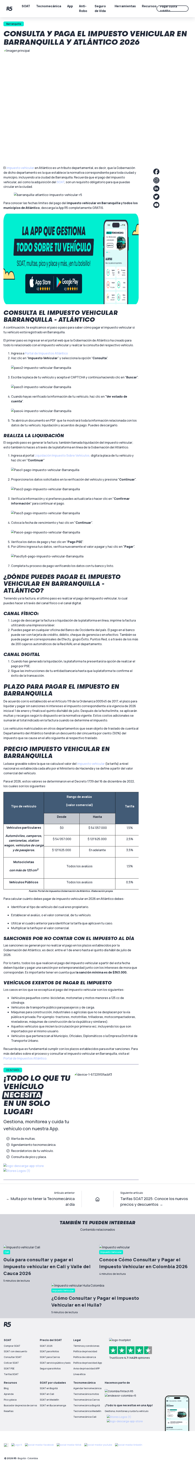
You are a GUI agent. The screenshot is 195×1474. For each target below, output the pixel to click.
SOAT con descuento (15, 1351)
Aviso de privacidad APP (86, 1368)
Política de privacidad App (87, 1362)
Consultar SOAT (13, 1357)
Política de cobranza (84, 1357)
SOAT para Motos (49, 1351)
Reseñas (8, 1411)
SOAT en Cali (47, 1394)
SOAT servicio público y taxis (55, 1362)
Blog (6, 1388)
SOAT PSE (9, 1368)
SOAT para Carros (50, 1357)
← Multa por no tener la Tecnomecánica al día (40, 1201)
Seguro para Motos (50, 1368)
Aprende (9, 1394)
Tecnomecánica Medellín (87, 1411)
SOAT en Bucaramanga (53, 1405)
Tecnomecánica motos (86, 1394)
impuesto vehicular (20, 168)
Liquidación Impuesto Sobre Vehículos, (63, 455)
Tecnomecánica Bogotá (86, 1405)
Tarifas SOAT (11, 1374)
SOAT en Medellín (49, 1399)
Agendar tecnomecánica (87, 1388)
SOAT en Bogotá (49, 1388)
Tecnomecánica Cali (84, 1416)
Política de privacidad (85, 1351)
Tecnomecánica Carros (86, 1399)
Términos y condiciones (86, 1345)
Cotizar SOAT (11, 1362)
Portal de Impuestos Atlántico (46, 353)
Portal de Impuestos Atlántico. (25, 1058)
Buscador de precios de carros (20, 1405)
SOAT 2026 (46, 1345)
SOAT (60, 182)
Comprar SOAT (12, 1345)
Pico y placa (10, 1399)
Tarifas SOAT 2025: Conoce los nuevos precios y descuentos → (154, 1201)
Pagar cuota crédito (168, 9)
